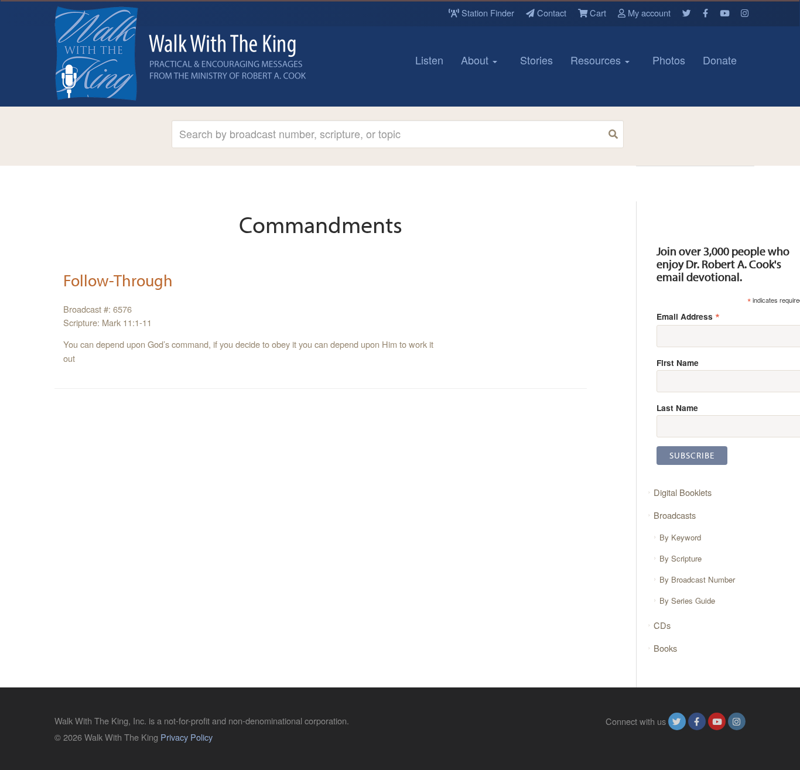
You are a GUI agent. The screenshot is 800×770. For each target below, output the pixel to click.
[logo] (107, 53)
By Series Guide (687, 600)
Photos (668, 59)
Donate (720, 59)
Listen (429, 59)
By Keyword (680, 537)
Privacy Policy (186, 737)
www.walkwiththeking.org (698, 737)
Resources (597, 59)
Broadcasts (675, 515)
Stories (536, 59)
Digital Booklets (683, 492)
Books (665, 648)
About (476, 59)
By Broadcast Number (697, 579)
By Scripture (680, 558)
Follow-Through (118, 280)
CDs (662, 625)
